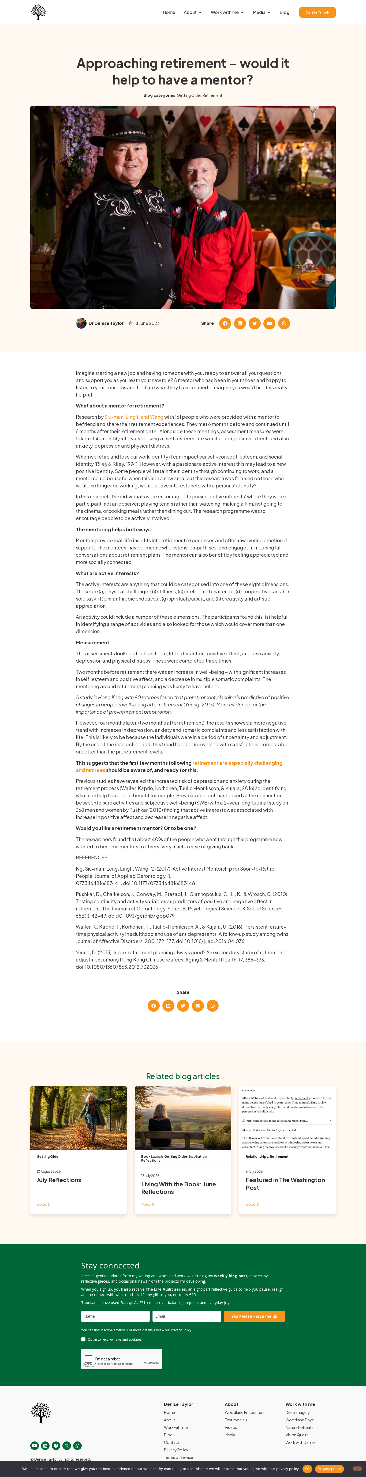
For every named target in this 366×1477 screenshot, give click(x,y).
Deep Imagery (298, 1412)
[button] (225, 323)
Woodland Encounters (244, 1412)
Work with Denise (301, 1442)
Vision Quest (297, 1434)
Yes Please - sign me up (254, 1316)
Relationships (257, 1157)
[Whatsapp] (77, 1445)
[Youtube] (34, 1445)
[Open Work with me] (242, 12)
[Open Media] (269, 12)
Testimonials (236, 1419)
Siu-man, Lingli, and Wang (133, 417)
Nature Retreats (299, 1427)
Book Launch (152, 1157)
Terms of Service (178, 1457)
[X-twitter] (66, 1445)
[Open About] (200, 12)
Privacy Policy (176, 1449)
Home (169, 1412)
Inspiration (198, 1157)
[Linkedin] (45, 1445)
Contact (171, 1442)
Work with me (176, 1427)
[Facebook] (56, 1445)
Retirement (212, 95)
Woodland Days (300, 1419)
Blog (168, 1434)
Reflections (150, 1161)
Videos (231, 1427)
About (169, 1419)
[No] (357, 1468)
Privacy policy (329, 1469)
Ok (307, 1469)
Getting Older (189, 95)
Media (230, 1434)
